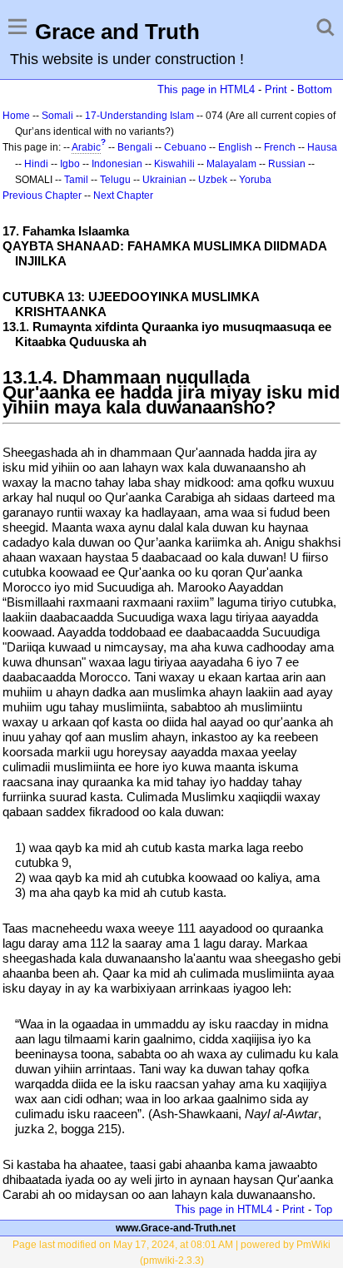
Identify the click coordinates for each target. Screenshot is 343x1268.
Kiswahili (174, 164)
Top (323, 1209)
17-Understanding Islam (139, 115)
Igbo (70, 164)
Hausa (322, 147)
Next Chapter (123, 195)
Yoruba (255, 180)
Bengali (134, 147)
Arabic (86, 147)
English (235, 147)
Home (16, 115)
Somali (57, 115)
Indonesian (117, 164)
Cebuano (185, 147)
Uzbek (212, 180)
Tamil (76, 180)
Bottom (314, 89)
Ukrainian (164, 180)
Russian (287, 164)
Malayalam (231, 164)
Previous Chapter (42, 195)
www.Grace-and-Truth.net (176, 1228)
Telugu (115, 180)
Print (276, 89)
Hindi (36, 164)
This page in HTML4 (206, 89)
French (280, 147)
